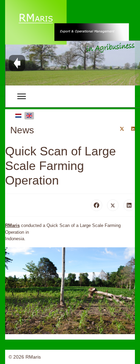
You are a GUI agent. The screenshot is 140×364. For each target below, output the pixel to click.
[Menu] (21, 96)
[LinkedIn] (129, 205)
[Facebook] (96, 205)
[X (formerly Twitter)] (113, 205)
